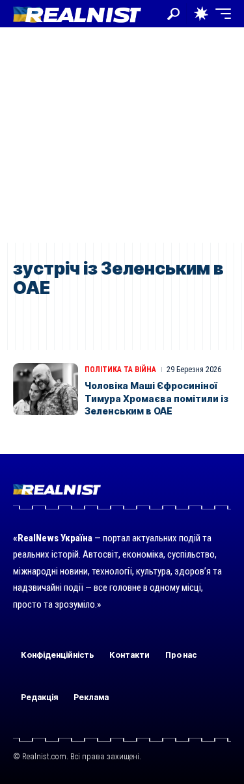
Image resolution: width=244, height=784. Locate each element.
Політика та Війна (120, 369)
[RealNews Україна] (77, 13)
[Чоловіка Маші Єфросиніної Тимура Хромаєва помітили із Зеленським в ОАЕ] (45, 389)
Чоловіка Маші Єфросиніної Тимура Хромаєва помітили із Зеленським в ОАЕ (156, 398)
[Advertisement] (122, 135)
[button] (173, 14)
